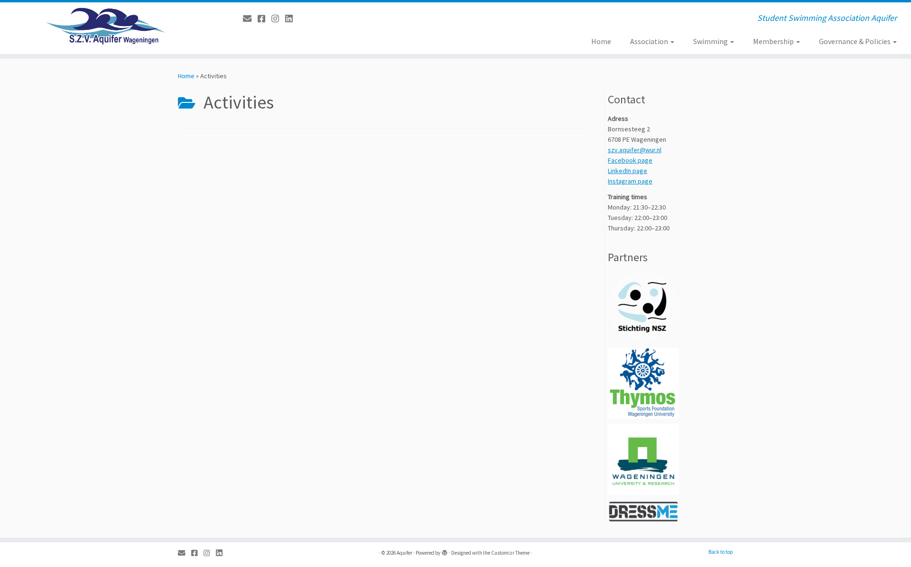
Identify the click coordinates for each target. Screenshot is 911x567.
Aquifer (404, 552)
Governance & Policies (855, 41)
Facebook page (630, 160)
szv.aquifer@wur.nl (634, 150)
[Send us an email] (250, 18)
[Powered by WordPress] (444, 551)
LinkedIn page (627, 170)
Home (601, 41)
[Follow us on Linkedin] (292, 18)
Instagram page (630, 181)
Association (649, 41)
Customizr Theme (510, 552)
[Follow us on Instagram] (278, 18)
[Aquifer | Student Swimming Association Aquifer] (105, 26)
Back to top (720, 552)
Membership (774, 41)
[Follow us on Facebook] (264, 18)
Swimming (711, 41)
